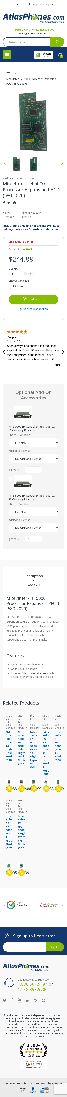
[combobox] (33, 42)
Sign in (49, 4)
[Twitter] (8, 202)
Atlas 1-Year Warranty (35, 673)
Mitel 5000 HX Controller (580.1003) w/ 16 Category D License (32, 428)
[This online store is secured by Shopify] (43, 55)
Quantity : (14, 268)
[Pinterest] (14, 202)
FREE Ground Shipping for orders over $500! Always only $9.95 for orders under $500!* (31, 227)
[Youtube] (19, 1000)
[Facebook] (4, 202)
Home (6, 72)
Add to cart (36, 299)
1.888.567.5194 (22, 29)
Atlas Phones (14, 1083)
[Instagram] (35, 1000)
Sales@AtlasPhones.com (33, 33)
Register (37, 4)
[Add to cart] (9, 788)
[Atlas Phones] (33, 18)
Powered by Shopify (49, 1083)
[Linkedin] (27, 1000)
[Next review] (63, 352)
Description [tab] (33, 576)
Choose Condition (19, 280)
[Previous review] (4, 352)
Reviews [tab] (33, 585)
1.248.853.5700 (45, 29)
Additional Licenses (20, 451)
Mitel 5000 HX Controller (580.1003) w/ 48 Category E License (32, 497)
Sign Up (55, 947)
